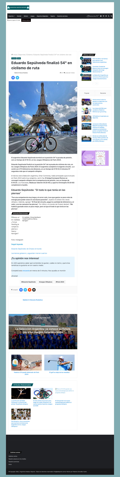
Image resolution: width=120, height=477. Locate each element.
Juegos (32, 16)
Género (26, 16)
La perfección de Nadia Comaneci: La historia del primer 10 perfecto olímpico (19, 402)
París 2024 (60, 282)
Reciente (103, 93)
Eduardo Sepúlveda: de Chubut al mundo (26, 249)
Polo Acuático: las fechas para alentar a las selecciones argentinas (100, 60)
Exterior (19, 16)
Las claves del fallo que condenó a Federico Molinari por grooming (99, 109)
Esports (53, 16)
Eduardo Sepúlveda (29, 282)
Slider (18, 58)
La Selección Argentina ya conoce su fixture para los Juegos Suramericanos (43, 330)
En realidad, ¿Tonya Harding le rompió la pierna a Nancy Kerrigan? (31, 218)
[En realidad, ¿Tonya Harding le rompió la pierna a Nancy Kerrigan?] (16, 225)
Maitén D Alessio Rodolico (21, 72)
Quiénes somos (13, 456)
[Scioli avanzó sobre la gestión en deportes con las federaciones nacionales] (86, 102)
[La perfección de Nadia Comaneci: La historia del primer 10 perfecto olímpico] (21, 393)
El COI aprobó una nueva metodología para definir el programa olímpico (63, 402)
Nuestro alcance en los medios (17, 459)
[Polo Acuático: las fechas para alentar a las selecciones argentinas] (86, 61)
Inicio (15, 55)
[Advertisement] (60, 35)
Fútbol (43, 324)
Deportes (11, 16)
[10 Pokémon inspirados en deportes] (86, 118)
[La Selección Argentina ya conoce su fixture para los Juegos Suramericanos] (86, 77)
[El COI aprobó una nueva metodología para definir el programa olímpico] (65, 393)
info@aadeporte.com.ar (59, 471)
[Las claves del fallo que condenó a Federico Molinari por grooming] (86, 110)
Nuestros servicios (62, 16)
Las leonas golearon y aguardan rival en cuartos (29, 253)
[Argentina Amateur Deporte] (18, 7)
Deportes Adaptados (42, 16)
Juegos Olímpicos (46, 282)
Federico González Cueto (80, 471)
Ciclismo (29, 55)
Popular (86, 93)
